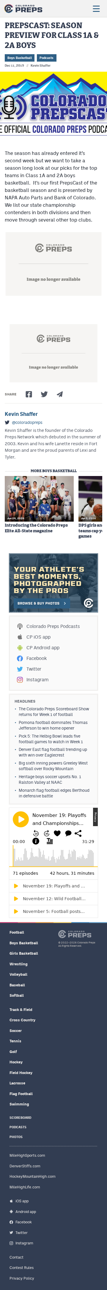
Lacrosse (17, 1083)
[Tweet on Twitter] (44, 394)
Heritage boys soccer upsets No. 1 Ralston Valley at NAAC (50, 779)
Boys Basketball (19, 58)
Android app (25, 1211)
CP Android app (42, 647)
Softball (17, 995)
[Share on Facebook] (28, 394)
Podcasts (47, 58)
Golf (13, 1051)
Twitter (33, 669)
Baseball (17, 985)
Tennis (15, 1041)
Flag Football (21, 1094)
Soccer (16, 1030)
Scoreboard (20, 1118)
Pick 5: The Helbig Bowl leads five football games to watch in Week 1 (51, 739)
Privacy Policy (22, 1278)
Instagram (37, 679)
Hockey (16, 1062)
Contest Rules (22, 1267)
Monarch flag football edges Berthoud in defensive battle (54, 793)
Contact (16, 1257)
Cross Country (22, 1020)
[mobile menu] (96, 8)
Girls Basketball (24, 953)
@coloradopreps (27, 422)
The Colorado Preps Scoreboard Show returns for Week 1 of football (54, 711)
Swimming (19, 1104)
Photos (16, 1137)
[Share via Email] (59, 394)
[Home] (23, 8)
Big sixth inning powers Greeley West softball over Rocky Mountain (53, 766)
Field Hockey (21, 1073)
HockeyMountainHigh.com (33, 1176)
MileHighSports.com (27, 1155)
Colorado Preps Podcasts (53, 626)
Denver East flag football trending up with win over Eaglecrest (53, 752)
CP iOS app (38, 637)
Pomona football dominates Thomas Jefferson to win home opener (53, 725)
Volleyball (18, 974)
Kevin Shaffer (41, 66)
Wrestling (19, 964)
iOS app (22, 1201)
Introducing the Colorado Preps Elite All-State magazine (36, 528)
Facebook (36, 658)
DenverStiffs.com (25, 1166)
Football (17, 932)
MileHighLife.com (25, 1187)
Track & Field (21, 1009)
